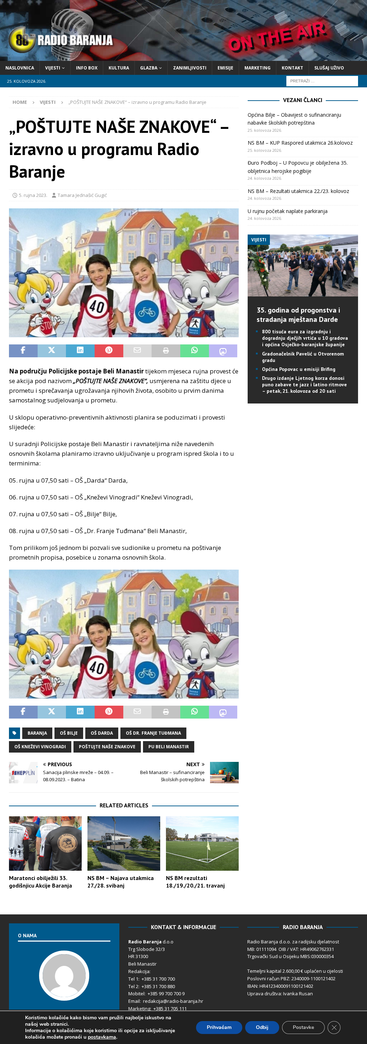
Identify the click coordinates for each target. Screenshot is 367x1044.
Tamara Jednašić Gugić (82, 195)
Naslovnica (19, 68)
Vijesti (52, 68)
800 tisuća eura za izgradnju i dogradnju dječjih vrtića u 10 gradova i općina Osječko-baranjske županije (305, 338)
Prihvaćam (219, 1027)
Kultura (119, 68)
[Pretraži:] (322, 80)
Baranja (37, 733)
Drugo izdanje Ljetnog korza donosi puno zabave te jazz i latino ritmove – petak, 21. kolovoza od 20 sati (304, 384)
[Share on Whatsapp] (194, 350)
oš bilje (69, 733)
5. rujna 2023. (33, 195)
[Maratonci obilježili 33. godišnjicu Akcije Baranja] (45, 843)
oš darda (102, 733)
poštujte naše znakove (107, 747)
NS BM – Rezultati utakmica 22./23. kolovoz (298, 191)
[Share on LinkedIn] (80, 350)
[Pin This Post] (109, 350)
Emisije (225, 68)
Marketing (257, 68)
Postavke (303, 1027)
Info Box (86, 68)
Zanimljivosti (189, 68)
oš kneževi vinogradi (40, 747)
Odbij (262, 1027)
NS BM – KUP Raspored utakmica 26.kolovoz (300, 142)
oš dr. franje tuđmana (153, 733)
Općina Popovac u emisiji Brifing (298, 369)
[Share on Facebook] (23, 350)
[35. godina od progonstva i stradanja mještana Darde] (303, 292)
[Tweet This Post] (52, 350)
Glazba (148, 68)
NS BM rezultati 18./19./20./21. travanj (195, 881)
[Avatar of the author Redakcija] (64, 993)
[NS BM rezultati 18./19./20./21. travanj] (202, 843)
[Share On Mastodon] (223, 350)
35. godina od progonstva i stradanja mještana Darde (298, 314)
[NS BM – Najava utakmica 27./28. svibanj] (123, 843)
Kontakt (292, 68)
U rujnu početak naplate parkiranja (288, 211)
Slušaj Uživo (329, 68)
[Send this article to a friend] (137, 350)
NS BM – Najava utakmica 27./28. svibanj (120, 881)
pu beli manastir (168, 747)
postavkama (102, 1037)
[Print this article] (166, 350)
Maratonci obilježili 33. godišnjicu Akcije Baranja (40, 881)
